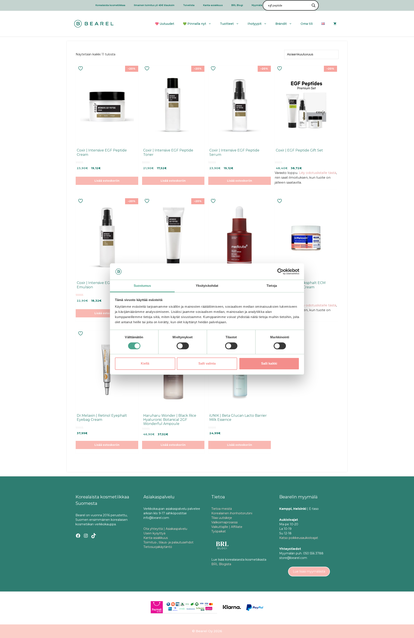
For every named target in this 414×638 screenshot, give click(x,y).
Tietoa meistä (221, 509)
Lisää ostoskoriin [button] (106, 180)
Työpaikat (218, 531)
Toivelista (188, 5)
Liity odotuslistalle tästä (317, 173)
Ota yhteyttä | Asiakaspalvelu (165, 529)
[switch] (183, 345)
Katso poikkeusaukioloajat (298, 538)
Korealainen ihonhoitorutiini (231, 513)
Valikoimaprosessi (224, 522)
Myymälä (257, 5)
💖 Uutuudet (164, 24)
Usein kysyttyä (154, 533)
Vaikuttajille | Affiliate (226, 527)
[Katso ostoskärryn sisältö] (335, 23)
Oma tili (307, 24)
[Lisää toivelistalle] (81, 68)
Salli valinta (207, 363)
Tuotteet (227, 24)
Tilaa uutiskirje (221, 518)
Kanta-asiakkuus (213, 5)
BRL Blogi (237, 5)
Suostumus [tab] (142, 286)
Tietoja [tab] (272, 286)
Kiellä (145, 363)
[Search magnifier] (313, 5)
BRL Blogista (221, 564)
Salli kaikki (269, 363)
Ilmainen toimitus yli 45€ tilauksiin (154, 5)
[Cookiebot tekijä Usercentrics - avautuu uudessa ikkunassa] (280, 271)
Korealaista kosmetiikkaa (110, 5)
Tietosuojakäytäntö (157, 547)
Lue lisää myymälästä (309, 571)
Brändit (281, 24)
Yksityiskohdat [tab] (207, 286)
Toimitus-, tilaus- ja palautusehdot (168, 542)
